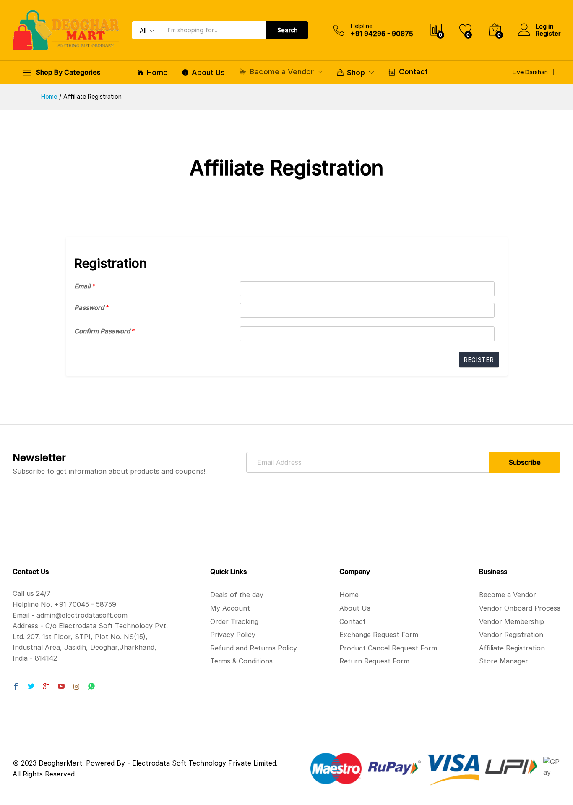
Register (548, 33)
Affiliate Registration (512, 648)
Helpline (361, 26)
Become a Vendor (507, 594)
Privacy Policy (232, 634)
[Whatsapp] (91, 687)
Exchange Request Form (378, 634)
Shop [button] (356, 72)
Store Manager (503, 661)
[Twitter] (31, 687)
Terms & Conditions (241, 661)
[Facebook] (15, 687)
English (467, 74)
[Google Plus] (46, 687)
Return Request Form (374, 661)
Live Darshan (530, 72)
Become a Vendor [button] (282, 72)
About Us (208, 72)
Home (157, 72)
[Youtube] (61, 687)
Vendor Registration (511, 634)
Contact (413, 72)
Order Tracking (234, 621)
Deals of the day (236, 594)
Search (287, 30)
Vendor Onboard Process (519, 608)
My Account (230, 608)
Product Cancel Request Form (388, 648)
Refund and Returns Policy (253, 648)
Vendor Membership (511, 621)
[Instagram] (76, 687)
